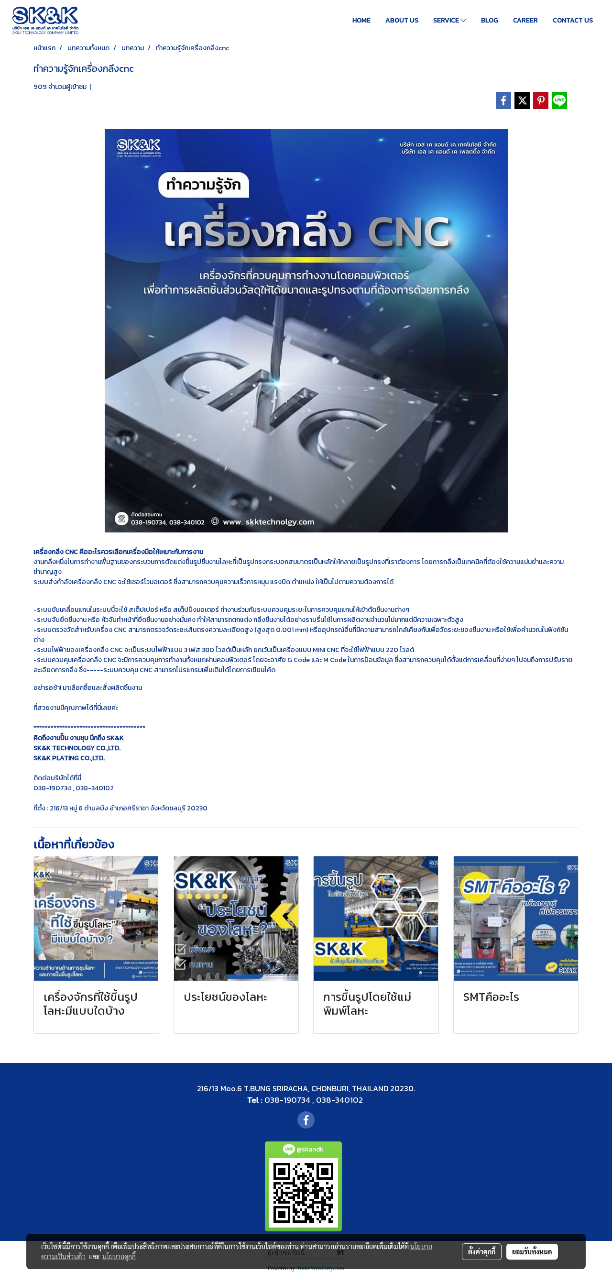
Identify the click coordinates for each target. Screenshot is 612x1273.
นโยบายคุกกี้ (119, 1256)
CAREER (525, 20)
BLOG (489, 20)
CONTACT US (573, 20)
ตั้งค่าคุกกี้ (481, 1251)
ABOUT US (401, 20)
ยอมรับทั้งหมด (532, 1251)
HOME (361, 20)
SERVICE (446, 20)
